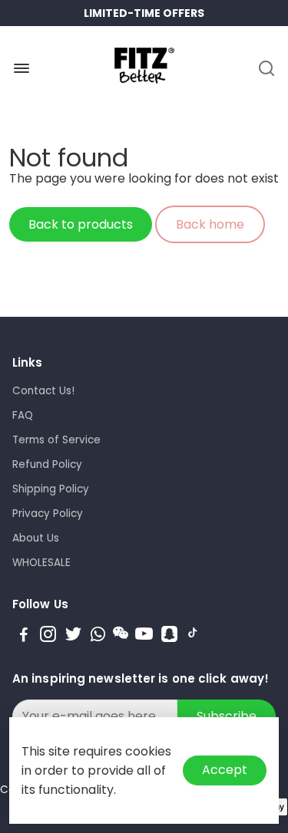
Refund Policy (47, 464)
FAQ (22, 415)
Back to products (80, 224)
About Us (35, 538)
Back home (210, 224)
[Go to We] (120, 636)
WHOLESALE (41, 562)
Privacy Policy (47, 513)
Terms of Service (56, 440)
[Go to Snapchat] (169, 636)
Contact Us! (43, 391)
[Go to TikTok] (192, 636)
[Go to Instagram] (48, 636)
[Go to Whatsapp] (98, 636)
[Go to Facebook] (23, 636)
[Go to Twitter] (73, 636)
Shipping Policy (50, 489)
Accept (224, 770)
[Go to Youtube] (144, 636)
